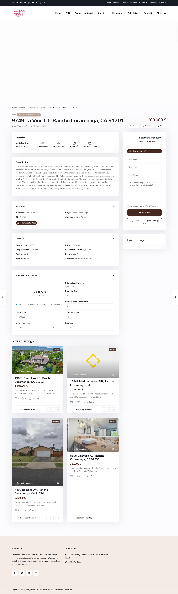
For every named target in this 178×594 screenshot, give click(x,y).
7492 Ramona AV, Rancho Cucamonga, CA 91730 (31, 491)
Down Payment (23, 323)
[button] (4, 62)
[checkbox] (128, 206)
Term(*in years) (72, 312)
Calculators (133, 13)
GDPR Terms (150, 206)
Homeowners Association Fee (78, 302)
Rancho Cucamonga (38, 126)
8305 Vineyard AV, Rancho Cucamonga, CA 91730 (87, 457)
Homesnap (117, 13)
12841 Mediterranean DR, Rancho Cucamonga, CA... (92, 383)
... (55, 393)
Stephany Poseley (28, 409)
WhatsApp (154, 220)
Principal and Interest (75, 283)
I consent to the (143, 206)
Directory (161, 13)
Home (58, 13)
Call (136, 220)
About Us (102, 13)
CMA (68, 13)
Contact (148, 13)
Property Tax (71, 291)
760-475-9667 (74, 562)
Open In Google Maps (26, 223)
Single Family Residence (28, 107)
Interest (69, 323)
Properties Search (84, 13)
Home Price (21, 312)
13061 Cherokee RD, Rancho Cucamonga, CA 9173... (33, 380)
